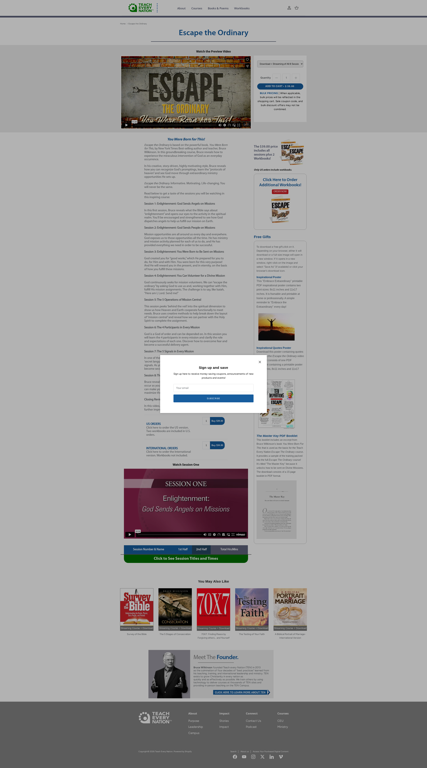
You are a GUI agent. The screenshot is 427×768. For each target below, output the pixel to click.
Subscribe (213, 398)
